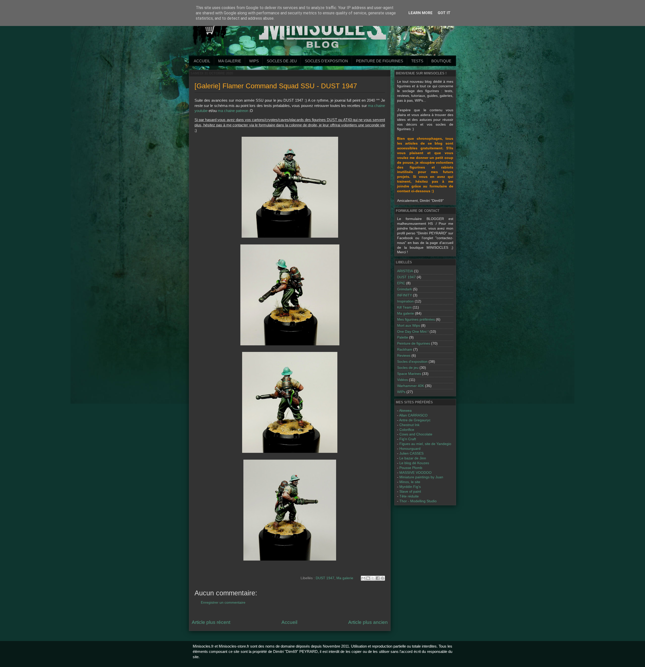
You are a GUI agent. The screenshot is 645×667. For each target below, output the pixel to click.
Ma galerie (229, 61)
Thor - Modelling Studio (418, 501)
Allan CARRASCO (413, 415)
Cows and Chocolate (415, 434)
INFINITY (404, 295)
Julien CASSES (411, 453)
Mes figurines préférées (416, 319)
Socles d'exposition (326, 61)
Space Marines (409, 374)
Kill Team (404, 307)
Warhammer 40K (410, 386)
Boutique (441, 61)
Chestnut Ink (409, 425)
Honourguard (410, 449)
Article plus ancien (368, 622)
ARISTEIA (405, 271)
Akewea (405, 410)
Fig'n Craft (407, 439)
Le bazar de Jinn (412, 458)
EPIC (401, 283)
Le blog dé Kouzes (414, 463)
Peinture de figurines (413, 343)
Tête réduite (409, 496)
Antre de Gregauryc (415, 420)
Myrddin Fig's (410, 487)
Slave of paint (410, 491)
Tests (417, 61)
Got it (444, 13)
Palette (402, 337)
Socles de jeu (282, 61)
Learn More (420, 13)
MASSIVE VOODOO (415, 473)
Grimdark (404, 289)
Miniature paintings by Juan (421, 477)
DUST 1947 (325, 578)
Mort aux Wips (408, 325)
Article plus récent (211, 622)
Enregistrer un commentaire (223, 602)
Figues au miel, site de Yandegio (425, 444)
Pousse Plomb (410, 468)
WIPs (254, 61)
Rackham (404, 349)
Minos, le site (409, 482)
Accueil (202, 61)
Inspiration (405, 301)
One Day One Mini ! (413, 332)
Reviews (403, 355)
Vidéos (402, 380)
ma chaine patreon (233, 111)
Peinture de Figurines (379, 61)
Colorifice (406, 430)
